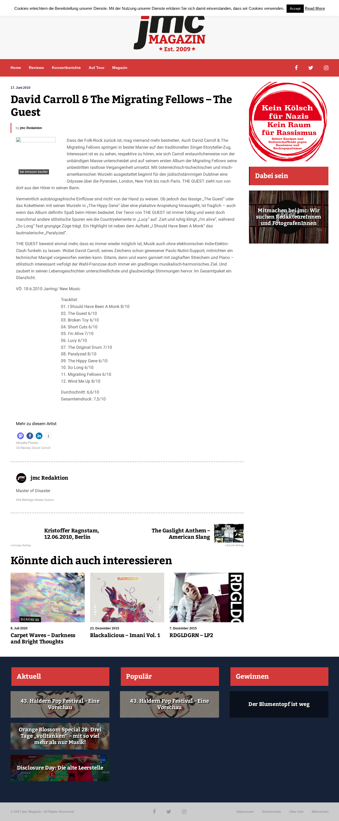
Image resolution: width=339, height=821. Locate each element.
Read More (315, 8)
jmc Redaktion (31, 128)
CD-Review (23, 448)
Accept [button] (295, 9)
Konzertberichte (66, 67)
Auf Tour (96, 67)
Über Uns (296, 811)
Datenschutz (271, 811)
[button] (20, 435)
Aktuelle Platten (27, 443)
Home (16, 67)
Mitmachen (320, 811)
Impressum (245, 811)
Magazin (119, 67)
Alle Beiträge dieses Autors (35, 500)
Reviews (36, 67)
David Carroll (41, 448)
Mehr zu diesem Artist (36, 423)
